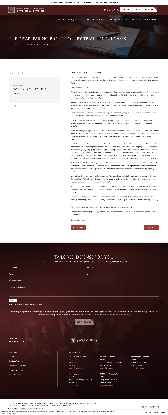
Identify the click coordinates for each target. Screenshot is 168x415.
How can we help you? (17, 287)
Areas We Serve (15, 375)
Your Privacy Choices (33, 408)
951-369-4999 (136, 365)
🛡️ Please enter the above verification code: (26, 304)
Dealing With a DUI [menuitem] (75, 19)
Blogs (82, 220)
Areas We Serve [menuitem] (150, 19)
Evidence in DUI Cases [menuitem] (95, 19)
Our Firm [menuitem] (61, 19)
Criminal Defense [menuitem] (133, 19)
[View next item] (19, 106)
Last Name (89, 267)
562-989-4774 (105, 365)
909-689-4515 (74, 382)
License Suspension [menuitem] (115, 19)
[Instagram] (158, 341)
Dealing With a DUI (16, 361)
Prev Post (78, 227)
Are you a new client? (17, 281)
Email (87, 274)
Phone (11, 274)
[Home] (26, 10)
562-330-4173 (112, 10)
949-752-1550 (74, 365)
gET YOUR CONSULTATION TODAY (138, 10)
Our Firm (12, 356)
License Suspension (16, 370)
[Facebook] (153, 341)
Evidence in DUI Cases (17, 365)
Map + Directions (75, 368)
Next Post (152, 227)
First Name (13, 267)
